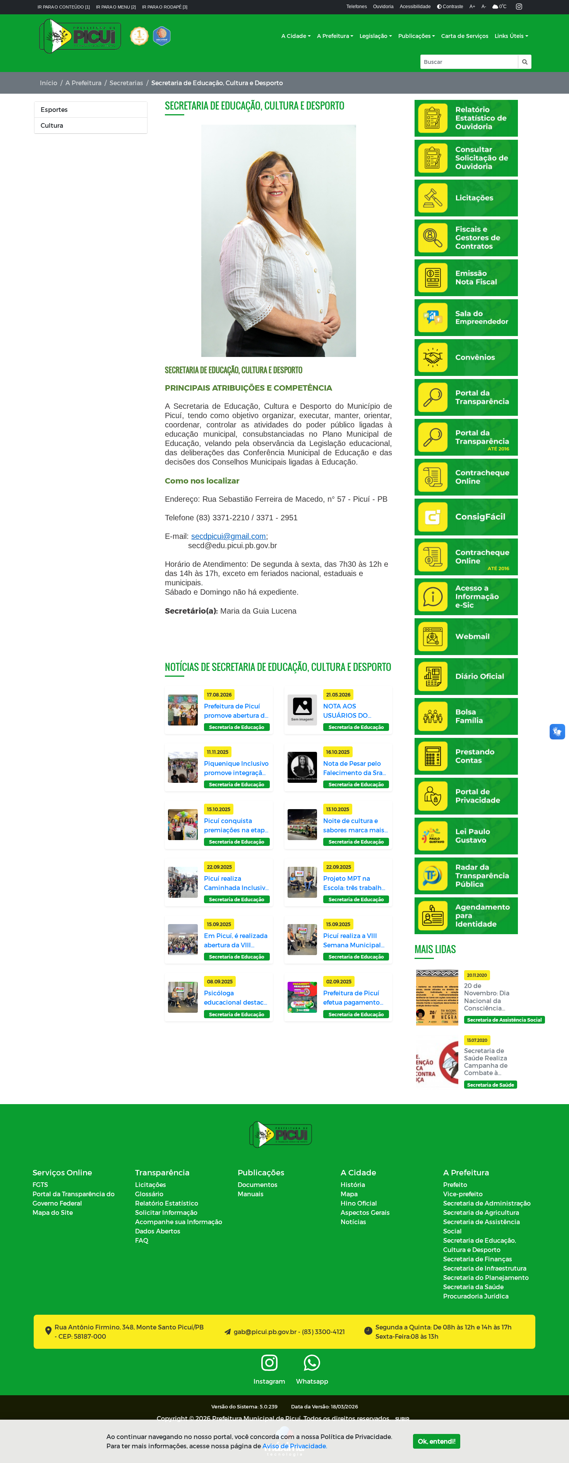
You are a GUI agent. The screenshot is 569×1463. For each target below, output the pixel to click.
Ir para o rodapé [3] (164, 7)
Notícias (353, 1221)
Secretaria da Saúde (473, 1286)
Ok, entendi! (436, 1441)
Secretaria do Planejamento (486, 1277)
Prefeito (455, 1184)
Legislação (373, 36)
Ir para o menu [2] (116, 7)
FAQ (141, 1240)
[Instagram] (519, 7)
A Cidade (293, 36)
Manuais (251, 1193)
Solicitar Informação (166, 1212)
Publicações (414, 36)
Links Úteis (509, 36)
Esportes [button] (54, 109)
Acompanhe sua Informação (178, 1221)
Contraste (452, 6)
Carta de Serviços (464, 36)
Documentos (258, 1184)
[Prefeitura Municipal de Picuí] (80, 36)
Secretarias (126, 82)
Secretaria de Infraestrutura (484, 1268)
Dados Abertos (157, 1231)
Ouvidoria (383, 6)
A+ (472, 6)
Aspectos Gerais (365, 1212)
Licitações (150, 1184)
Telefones (356, 6)
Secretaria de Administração (487, 1203)
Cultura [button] (52, 125)
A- (484, 6)
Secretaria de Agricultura (481, 1212)
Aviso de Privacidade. (294, 1445)
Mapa (349, 1193)
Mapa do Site (53, 1212)
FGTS (40, 1184)
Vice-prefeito (463, 1193)
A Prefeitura (333, 36)
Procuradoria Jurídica (476, 1296)
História (353, 1184)
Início (48, 82)
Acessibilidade (415, 6)
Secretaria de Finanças (477, 1258)
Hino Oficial (359, 1203)
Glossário (149, 1193)
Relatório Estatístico (166, 1203)
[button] (524, 61)
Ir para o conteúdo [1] (64, 7)
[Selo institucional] (139, 36)
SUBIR (402, 1419)
